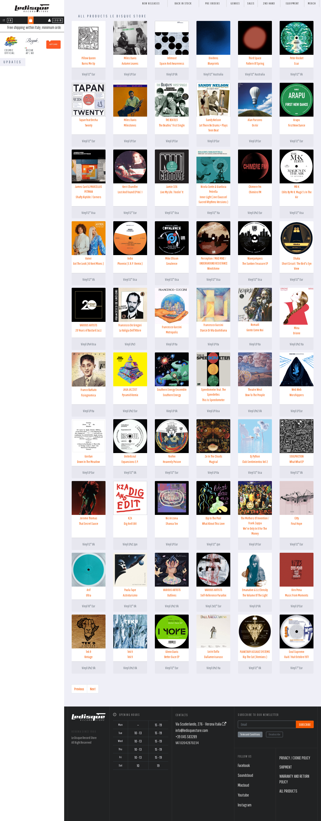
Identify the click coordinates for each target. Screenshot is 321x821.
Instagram (244, 804)
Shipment (285, 767)
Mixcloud (243, 785)
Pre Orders (212, 3)
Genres (235, 3)
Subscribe (305, 724)
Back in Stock (183, 3)
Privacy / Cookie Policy (294, 757)
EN (10, 20)
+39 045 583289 (186, 736)
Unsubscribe (274, 734)
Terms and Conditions (250, 734)
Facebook (244, 765)
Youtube (243, 795)
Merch (312, 3)
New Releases (151, 3)
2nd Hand (269, 3)
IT (4, 20)
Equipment (292, 3)
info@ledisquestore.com (192, 730)
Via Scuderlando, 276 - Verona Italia (199, 724)
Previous (79, 689)
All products (288, 791)
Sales (250, 3)
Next (93, 689)
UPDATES (13, 62)
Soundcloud (245, 775)
